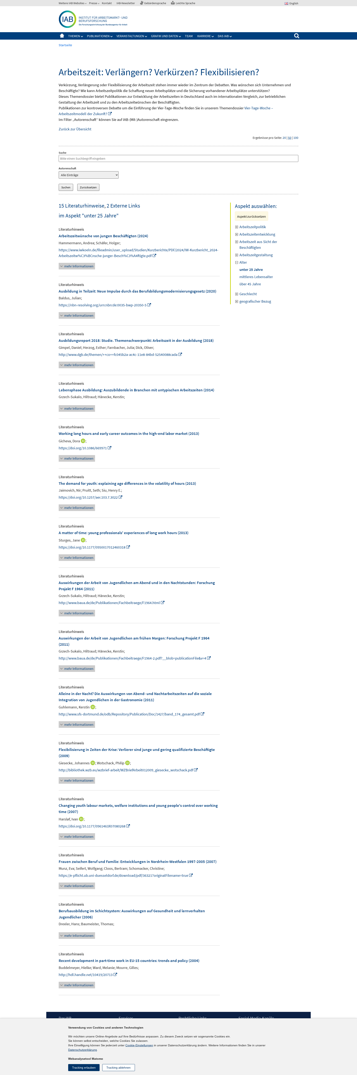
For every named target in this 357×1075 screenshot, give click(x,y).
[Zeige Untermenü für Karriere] (212, 36)
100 (295, 138)
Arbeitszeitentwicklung (257, 234)
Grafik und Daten (164, 36)
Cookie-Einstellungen (139, 1045)
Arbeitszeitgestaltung (256, 255)
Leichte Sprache (185, 3)
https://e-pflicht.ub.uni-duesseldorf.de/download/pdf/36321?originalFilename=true (126, 875)
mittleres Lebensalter (256, 276)
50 (289, 138)
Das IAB (223, 36)
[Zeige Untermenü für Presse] (99, 4)
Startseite (62, 36)
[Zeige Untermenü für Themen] (82, 36)
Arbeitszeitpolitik (252, 226)
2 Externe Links (123, 205)
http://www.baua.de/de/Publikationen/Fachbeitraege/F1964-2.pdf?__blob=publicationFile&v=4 (135, 658)
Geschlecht (248, 293)
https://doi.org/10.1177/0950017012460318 (94, 547)
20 (284, 138)
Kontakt (107, 3)
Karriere (204, 36)
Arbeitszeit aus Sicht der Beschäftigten (258, 244)
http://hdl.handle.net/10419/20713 (88, 974)
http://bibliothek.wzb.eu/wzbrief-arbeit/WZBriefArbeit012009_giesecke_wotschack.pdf (128, 770)
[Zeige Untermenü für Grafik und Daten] (180, 36)
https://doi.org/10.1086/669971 (85, 448)
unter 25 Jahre (251, 269)
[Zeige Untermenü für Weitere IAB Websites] (86, 4)
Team (189, 36)
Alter (243, 262)
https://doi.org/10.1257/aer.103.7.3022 (91, 497)
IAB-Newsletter (126, 3)
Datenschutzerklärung (82, 1049)
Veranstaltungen (130, 36)
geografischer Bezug (255, 301)
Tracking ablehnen (118, 1067)
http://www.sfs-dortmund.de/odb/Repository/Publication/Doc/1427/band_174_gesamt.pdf (132, 714)
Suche (62, 153)
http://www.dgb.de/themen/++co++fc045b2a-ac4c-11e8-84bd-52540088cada (120, 354)
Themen (74, 36)
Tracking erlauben (84, 1067)
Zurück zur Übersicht (75, 129)
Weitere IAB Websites (71, 3)
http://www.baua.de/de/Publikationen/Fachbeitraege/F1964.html (112, 602)
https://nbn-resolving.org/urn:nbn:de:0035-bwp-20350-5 (105, 305)
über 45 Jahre (250, 284)
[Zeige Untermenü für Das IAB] (230, 36)
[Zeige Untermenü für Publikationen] (111, 36)
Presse (93, 3)
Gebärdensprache (155, 3)
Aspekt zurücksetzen (251, 216)
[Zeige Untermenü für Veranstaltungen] (146, 36)
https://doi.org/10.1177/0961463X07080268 (94, 826)
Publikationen (98, 36)
